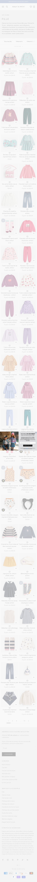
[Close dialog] (36, 432)
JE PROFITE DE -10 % (28, 445)
